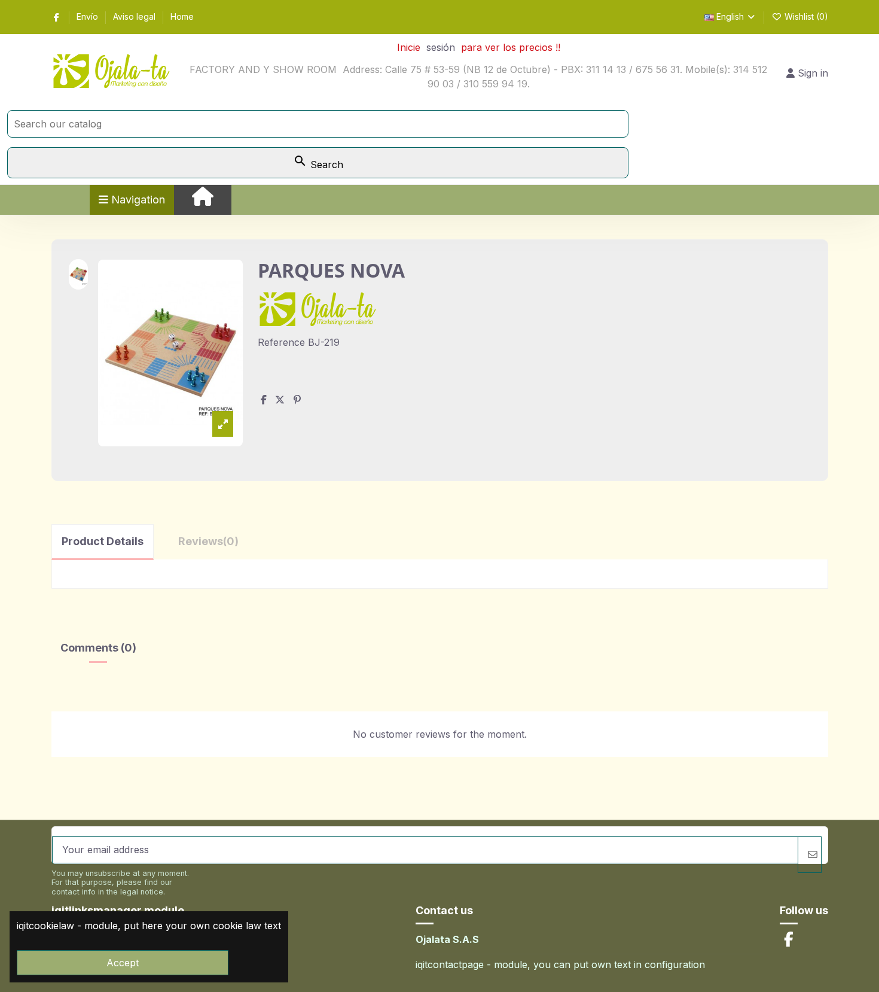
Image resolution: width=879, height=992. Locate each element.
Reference (281, 342)
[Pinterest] (297, 400)
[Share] (264, 400)
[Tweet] (280, 400)
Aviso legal (135, 16)
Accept (122, 963)
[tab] (208, 541)
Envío (88, 16)
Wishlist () (805, 16)
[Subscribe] (810, 854)
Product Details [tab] (103, 541)
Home (182, 16)
